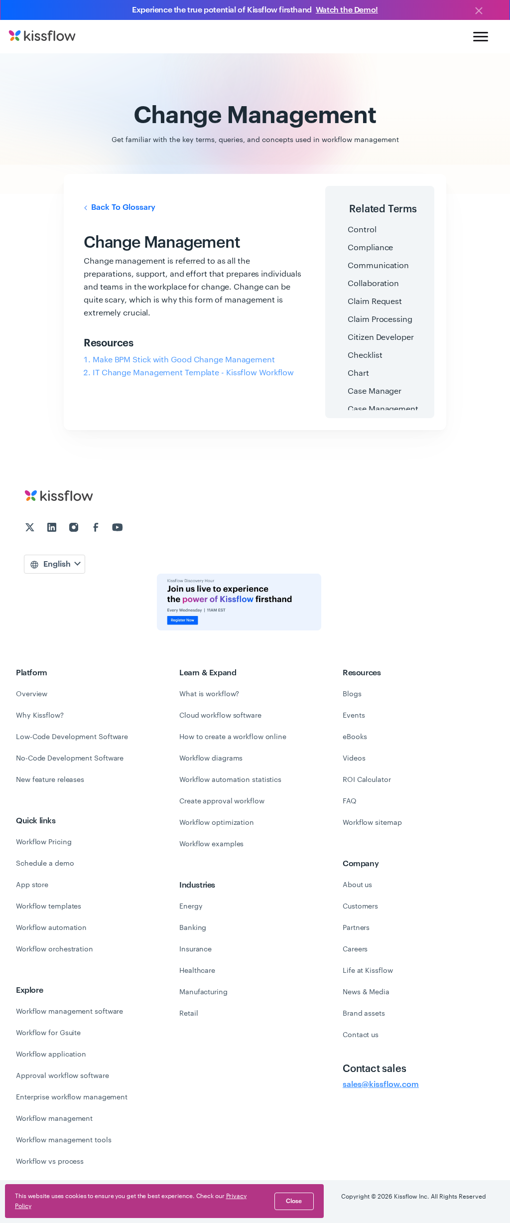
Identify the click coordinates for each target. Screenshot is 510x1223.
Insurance (195, 949)
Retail (188, 1013)
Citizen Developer (380, 337)
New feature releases (50, 779)
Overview (31, 694)
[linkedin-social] (53, 529)
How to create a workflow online (232, 737)
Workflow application (51, 1054)
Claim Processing (380, 319)
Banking (192, 927)
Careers (355, 949)
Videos (354, 758)
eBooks (355, 737)
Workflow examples (211, 844)
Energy (190, 906)
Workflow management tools (64, 1140)
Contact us (361, 1035)
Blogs (352, 694)
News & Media (366, 992)
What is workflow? (209, 694)
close (294, 1201)
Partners (356, 927)
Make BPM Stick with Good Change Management (184, 360)
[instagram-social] (75, 529)
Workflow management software (69, 1011)
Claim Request (375, 302)
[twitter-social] (31, 529)
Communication (378, 266)
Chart (358, 373)
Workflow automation (51, 927)
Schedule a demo (45, 863)
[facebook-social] (97, 529)
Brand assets (364, 1013)
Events (354, 715)
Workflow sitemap (372, 822)
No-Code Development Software (70, 758)
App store (32, 885)
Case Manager (374, 391)
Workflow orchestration (54, 949)
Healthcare (197, 970)
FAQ (350, 801)
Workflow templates (48, 906)
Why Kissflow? (40, 715)
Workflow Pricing (43, 842)
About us (357, 885)
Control (362, 230)
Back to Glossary (122, 207)
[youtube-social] (118, 529)
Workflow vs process (50, 1161)
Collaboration (373, 284)
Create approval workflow (221, 801)
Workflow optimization (216, 822)
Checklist (365, 355)
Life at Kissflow (367, 970)
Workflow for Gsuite (48, 1033)
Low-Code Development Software (72, 737)
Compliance (370, 248)
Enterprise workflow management (72, 1097)
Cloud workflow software (220, 715)
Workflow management (54, 1118)
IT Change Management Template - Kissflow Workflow (193, 373)
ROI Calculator (367, 779)
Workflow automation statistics (230, 779)
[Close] (479, 11)
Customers (360, 906)
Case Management (383, 409)
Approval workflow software (62, 1075)
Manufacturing (203, 992)
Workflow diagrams (211, 758)
